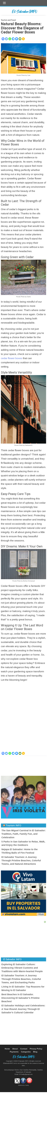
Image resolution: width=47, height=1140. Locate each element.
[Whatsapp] (9, 38)
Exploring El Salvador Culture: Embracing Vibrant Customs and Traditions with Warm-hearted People (22, 968)
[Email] (20, 38)
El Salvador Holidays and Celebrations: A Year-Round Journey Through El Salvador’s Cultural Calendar (23, 1009)
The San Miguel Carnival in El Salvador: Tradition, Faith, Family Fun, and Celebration (23, 834)
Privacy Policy (36, 1049)
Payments (14, 1052)
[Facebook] (3, 38)
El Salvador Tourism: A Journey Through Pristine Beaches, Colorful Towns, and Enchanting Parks (21, 979)
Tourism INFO (13, 825)
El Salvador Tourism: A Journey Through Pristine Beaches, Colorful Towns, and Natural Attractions (21, 860)
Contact (23, 1049)
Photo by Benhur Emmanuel (26, 581)
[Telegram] (13, 38)
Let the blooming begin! (14, 679)
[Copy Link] (23, 38)
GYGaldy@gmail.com (26, 1074)
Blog (35, 1052)
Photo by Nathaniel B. (26, 445)
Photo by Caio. (26, 75)
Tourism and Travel (8, 20)
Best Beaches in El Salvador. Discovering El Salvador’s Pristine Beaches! (20, 998)
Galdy (27, 1085)
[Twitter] (6, 38)
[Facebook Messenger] (16, 38)
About (15, 1049)
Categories (26, 1052)
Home (7, 1049)
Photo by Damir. (26, 296)
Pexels (19, 75)
